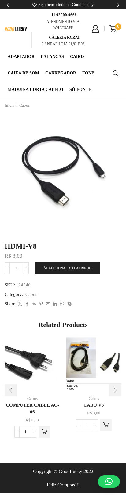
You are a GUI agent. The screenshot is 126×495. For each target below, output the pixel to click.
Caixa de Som (23, 73)
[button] (8, 4)
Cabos (77, 56)
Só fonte (80, 89)
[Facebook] (27, 304)
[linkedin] (55, 304)
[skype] (69, 304)
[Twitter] (20, 304)
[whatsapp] (62, 304)
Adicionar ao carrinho (70, 268)
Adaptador (21, 56)
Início (10, 105)
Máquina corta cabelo (35, 89)
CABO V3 (93, 405)
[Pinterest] (41, 304)
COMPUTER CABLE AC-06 (32, 408)
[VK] (34, 304)
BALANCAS (52, 56)
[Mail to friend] (48, 304)
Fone (88, 73)
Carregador (60, 73)
